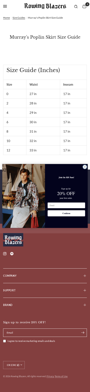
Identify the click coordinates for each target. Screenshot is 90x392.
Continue (66, 213)
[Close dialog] (85, 167)
